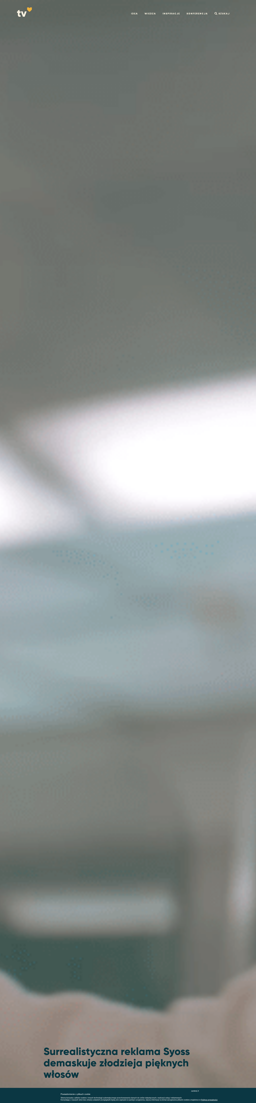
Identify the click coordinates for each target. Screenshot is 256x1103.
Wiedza (150, 13)
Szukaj (224, 13)
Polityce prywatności (209, 1100)
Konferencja (197, 13)
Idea (134, 13)
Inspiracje (171, 13)
